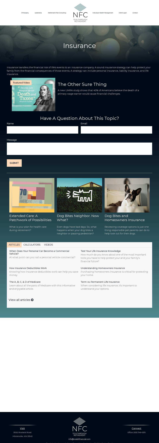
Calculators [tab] (31, 244)
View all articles (20, 300)
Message (12, 140)
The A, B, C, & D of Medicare (24, 282)
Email (84, 123)
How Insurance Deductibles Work (28, 268)
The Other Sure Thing (82, 84)
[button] (25, 13)
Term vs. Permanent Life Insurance (100, 282)
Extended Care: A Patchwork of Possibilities (30, 218)
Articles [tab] (14, 244)
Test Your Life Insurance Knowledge (101, 251)
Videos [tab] (48, 244)
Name (10, 123)
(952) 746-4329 (140, 432)
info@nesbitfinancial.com (79, 439)
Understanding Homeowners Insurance (103, 268)
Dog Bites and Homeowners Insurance (125, 218)
